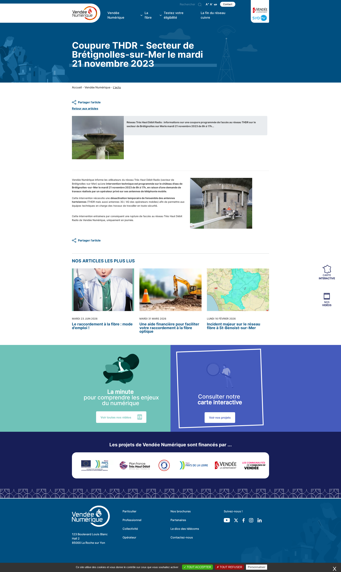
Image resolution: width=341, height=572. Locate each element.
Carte (327, 277)
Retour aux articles (85, 108)
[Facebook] (243, 520)
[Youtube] (227, 520)
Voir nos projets (220, 417)
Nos (326, 303)
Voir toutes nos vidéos (116, 417)
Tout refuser (230, 567)
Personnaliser (256, 567)
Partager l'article (89, 102)
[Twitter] (236, 520)
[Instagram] (251, 520)
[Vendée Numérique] (86, 13)
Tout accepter (198, 567)
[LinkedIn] (260, 520)
